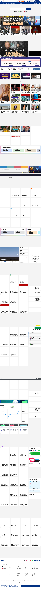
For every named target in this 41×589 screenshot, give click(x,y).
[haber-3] (20, 196)
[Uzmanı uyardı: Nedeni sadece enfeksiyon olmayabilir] (15, 139)
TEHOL (20, 448)
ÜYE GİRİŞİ (31, 1)
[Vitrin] (20, 1)
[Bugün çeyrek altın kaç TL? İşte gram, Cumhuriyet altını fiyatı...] (25, 87)
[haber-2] (12, 196)
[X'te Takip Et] (24, 580)
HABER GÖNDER (36, 3)
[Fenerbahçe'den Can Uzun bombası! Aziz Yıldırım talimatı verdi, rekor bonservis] (18, 56)
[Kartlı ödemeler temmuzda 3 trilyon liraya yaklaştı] (25, 561)
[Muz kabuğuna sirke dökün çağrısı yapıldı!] (5, 129)
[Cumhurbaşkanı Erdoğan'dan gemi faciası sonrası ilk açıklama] (8, 56)
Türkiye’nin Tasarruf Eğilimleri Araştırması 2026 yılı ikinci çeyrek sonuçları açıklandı (26, 556)
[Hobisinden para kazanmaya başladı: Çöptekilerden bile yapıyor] (36, 561)
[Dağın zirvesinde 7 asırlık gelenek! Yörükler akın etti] (32, 330)
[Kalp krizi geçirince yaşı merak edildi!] (15, 87)
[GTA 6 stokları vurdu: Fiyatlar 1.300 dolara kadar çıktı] (25, 139)
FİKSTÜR (37, 348)
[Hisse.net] (15, 76)
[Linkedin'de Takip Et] (35, 471)
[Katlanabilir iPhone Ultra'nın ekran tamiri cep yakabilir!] (27, 56)
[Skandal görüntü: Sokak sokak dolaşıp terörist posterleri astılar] (26, 56)
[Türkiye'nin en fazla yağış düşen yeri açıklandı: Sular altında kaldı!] (36, 134)
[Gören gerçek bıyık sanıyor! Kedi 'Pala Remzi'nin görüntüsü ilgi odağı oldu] (32, 324)
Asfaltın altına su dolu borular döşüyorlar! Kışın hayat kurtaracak (37, 314)
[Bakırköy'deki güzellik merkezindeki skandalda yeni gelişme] (3, 56)
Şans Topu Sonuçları (35, 508)
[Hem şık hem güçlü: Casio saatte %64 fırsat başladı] (14, 308)
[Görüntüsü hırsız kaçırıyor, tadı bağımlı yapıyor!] (23, 308)
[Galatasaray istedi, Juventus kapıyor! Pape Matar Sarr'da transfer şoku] (4, 318)
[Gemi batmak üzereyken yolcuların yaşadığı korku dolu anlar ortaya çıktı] (20, 20)
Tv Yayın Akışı (31, 483)
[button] (1, 1)
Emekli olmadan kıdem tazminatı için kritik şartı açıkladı (37, 424)
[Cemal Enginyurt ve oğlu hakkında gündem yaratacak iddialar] (17, 56)
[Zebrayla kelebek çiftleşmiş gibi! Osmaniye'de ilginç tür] (32, 308)
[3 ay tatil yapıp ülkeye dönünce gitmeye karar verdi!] (4, 490)
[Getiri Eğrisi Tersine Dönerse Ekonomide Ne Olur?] (36, 211)
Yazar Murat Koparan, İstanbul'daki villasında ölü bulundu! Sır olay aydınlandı (37, 436)
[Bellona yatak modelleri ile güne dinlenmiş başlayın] (15, 551)
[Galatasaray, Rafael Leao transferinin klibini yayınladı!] (23, 375)
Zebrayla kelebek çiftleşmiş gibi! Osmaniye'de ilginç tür (37, 308)
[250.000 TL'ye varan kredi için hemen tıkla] (7, 56)
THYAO (20, 449)
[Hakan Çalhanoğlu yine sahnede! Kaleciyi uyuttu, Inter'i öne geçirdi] (1, 56)
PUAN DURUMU (31, 348)
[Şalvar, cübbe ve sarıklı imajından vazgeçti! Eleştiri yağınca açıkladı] (14, 490)
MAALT (2, 450)
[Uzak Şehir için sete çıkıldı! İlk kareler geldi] (14, 510)
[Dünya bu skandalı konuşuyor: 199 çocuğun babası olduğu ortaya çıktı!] (16, 56)
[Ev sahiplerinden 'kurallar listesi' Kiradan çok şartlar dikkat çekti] (14, 328)
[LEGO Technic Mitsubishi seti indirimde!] (15, 241)
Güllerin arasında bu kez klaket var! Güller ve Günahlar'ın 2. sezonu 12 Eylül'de (25, 546)
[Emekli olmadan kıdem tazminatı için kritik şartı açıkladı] (5, 241)
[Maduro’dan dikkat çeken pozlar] (11, 56)
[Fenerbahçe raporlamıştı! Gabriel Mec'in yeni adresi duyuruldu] (25, 221)
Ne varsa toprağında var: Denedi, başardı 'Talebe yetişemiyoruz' (4, 565)
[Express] (23, 1)
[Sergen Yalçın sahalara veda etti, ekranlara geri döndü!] (4, 355)
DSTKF (11, 449)
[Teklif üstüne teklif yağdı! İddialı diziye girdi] (14, 500)
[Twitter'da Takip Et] (32, 471)
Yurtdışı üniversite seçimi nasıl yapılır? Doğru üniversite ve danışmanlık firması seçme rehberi (15, 566)
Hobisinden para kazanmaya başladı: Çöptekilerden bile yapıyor (36, 565)
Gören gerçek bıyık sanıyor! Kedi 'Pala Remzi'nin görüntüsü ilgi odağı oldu (37, 325)
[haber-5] (37, 196)
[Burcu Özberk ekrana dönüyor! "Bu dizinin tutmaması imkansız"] (36, 236)
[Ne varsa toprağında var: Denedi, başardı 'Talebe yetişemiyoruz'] (5, 561)
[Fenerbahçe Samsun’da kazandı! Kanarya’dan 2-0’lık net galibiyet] (14, 360)
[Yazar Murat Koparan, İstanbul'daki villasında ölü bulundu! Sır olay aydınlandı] (32, 435)
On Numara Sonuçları (36, 510)
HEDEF (11, 448)
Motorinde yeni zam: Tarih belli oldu (37, 413)
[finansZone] (35, 169)
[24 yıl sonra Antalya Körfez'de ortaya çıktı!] (25, 97)
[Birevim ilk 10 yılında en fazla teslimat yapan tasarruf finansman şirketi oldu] (15, 541)
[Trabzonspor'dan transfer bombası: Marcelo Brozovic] (14, 318)
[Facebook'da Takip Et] (30, 471)
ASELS (20, 453)
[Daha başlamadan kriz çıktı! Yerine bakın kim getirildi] (4, 303)
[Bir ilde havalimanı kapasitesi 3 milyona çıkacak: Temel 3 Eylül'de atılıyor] (25, 56)
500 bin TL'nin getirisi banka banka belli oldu (37, 419)
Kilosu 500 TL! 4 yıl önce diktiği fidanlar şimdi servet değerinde (4, 555)
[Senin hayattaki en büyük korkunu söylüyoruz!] (36, 87)
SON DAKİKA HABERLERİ (4, 3)
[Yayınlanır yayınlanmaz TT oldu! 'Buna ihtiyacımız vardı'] (14, 520)
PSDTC (1, 449)
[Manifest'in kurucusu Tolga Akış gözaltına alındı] (23, 481)
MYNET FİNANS (5, 71)
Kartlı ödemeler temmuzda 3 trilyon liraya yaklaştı (25, 565)
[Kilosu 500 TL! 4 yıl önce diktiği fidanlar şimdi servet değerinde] (5, 551)
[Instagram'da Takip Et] (33, 471)
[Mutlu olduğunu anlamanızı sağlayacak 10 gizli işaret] (15, 97)
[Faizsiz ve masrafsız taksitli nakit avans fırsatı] (14, 56)
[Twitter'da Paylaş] (35, 518)
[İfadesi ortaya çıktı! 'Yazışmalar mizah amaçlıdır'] (14, 481)
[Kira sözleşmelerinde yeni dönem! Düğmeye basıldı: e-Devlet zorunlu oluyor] (20, 56)
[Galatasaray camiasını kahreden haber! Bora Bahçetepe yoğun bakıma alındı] (22, 56)
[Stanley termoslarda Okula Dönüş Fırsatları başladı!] (36, 97)
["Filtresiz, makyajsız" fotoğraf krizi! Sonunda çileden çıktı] (4, 500)
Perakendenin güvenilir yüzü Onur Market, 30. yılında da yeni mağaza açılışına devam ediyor (35, 556)
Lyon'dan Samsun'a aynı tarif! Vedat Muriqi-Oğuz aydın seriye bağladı (12, 3)
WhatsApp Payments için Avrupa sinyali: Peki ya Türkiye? (35, 546)
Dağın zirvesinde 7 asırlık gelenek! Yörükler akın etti (37, 330)
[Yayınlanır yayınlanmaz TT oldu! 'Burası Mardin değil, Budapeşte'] (23, 323)
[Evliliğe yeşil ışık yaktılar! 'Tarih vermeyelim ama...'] (23, 520)
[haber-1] (4, 196)
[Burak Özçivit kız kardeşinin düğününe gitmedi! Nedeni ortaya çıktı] (24, 56)
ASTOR (20, 450)
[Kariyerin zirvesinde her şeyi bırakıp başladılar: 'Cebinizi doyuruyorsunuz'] (25, 437)
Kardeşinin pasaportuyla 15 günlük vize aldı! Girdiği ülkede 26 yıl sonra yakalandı (37, 320)
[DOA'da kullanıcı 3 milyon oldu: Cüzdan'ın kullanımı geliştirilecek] (14, 403)
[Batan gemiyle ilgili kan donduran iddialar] (13, 56)
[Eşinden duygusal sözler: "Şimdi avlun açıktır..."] (25, 129)
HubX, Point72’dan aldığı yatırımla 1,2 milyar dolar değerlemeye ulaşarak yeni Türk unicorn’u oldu (5, 546)
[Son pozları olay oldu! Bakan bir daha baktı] (14, 471)
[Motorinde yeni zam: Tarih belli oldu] (32, 413)
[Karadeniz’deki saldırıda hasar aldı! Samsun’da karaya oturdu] (5, 139)
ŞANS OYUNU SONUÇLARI (33, 499)
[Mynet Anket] (24, 1)
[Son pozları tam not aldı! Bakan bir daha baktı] (23, 495)
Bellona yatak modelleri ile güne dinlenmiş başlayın (15, 555)
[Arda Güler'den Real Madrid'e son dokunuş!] (4, 370)
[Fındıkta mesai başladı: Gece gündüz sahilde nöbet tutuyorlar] (23, 413)
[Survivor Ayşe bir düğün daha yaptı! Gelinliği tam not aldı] (4, 476)
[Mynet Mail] (39, 3)
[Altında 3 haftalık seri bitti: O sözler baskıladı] (15, 211)
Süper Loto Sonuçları (36, 506)
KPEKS (11, 450)
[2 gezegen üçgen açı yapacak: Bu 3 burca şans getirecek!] (36, 221)
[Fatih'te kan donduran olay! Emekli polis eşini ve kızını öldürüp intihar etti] (12, 56)
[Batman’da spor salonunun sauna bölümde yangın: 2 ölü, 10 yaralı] (6, 56)
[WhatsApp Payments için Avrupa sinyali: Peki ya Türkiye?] (36, 541)
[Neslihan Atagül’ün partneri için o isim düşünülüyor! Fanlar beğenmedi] (21, 56)
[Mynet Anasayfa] (4, 1)
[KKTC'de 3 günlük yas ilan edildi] (0, 56)
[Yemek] (21, 1)
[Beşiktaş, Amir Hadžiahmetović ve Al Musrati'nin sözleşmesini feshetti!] (4, 56)
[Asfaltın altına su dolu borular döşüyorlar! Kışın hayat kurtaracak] (32, 313)
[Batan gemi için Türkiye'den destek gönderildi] (15, 56)
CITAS (1, 453)
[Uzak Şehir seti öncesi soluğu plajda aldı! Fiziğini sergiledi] (5, 216)
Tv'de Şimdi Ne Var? (32, 485)
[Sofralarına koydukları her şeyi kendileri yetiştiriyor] (4, 328)
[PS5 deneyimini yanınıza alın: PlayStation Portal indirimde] (15, 221)
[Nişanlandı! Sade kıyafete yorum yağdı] (5, 231)
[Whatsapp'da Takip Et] (39, 471)
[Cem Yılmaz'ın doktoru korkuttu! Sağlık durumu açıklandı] (25, 241)
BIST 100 (3, 426)
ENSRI (11, 453)
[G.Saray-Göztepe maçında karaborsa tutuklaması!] (23, 298)
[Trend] (18, 1)
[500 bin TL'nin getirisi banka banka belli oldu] (23, 56)
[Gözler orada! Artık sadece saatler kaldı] (4, 408)
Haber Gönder (37, 580)
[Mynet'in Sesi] (5, 76)
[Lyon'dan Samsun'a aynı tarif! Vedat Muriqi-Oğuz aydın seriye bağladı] (2, 56)
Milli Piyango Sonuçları (36, 501)
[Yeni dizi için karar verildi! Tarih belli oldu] (23, 471)
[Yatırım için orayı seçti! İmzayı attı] (4, 515)
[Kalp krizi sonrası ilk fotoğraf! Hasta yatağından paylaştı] (10, 56)
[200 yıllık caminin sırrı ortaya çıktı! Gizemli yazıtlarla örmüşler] (25, 211)
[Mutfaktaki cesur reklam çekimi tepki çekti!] (5, 92)
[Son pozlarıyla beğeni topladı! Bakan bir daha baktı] (23, 510)
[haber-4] (28, 196)
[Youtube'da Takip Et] (37, 471)
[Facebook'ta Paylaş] (33, 518)
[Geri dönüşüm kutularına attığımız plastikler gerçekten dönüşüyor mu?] (14, 298)
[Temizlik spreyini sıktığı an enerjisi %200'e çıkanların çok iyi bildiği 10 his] (15, 129)
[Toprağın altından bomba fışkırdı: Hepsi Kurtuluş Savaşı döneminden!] (25, 231)
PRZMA (2, 448)
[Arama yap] (27, 1)
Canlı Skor (38, 346)
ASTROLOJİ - (26, 75)
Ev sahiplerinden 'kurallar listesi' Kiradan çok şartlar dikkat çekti (37, 430)
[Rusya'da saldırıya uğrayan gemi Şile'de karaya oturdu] (14, 48)
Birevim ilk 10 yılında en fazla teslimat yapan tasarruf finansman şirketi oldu (15, 546)
